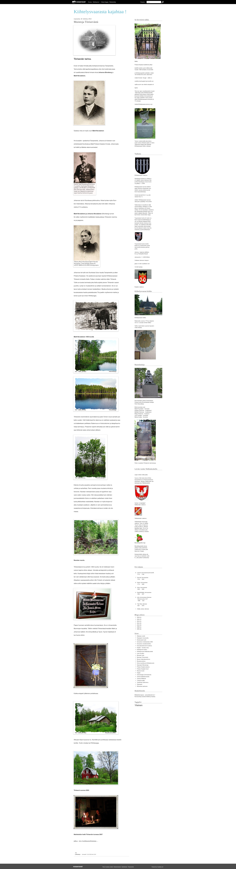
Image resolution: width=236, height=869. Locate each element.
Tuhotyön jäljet (141, 680)
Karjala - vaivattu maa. (143, 647)
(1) (139, 617)
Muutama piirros (141, 661)
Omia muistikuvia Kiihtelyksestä (145, 663)
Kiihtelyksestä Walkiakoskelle (145, 651)
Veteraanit (139, 684)
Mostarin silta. (140, 655)
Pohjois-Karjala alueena (143, 667)
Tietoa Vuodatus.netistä (107, 867)
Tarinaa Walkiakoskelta (143, 676)
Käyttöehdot (124, 867)
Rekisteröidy (112, 2)
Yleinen (138, 705)
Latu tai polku (140, 653)
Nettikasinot (96, 2)
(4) (139, 629)
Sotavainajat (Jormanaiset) (144, 674)
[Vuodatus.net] (78, 866)
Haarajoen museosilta (142, 638)
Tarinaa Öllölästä (141, 678)
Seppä (138, 672)
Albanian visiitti (141, 636)
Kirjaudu (142, 2)
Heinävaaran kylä (141, 640)
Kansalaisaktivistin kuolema (144, 645)
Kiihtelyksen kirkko (142, 649)
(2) (139, 623)
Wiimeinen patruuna (142, 686)
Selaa (104, 2)
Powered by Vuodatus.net (157, 867)
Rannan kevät (140, 671)
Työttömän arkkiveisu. (143, 682)
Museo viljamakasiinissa (143, 659)
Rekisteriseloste (117, 867)
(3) (139, 625)
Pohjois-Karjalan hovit (143, 669)
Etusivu (90, 2)
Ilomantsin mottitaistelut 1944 (145, 642)
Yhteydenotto (131, 867)
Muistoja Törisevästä (86, 22)
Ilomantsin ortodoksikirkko (144, 643)
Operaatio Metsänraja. (143, 665)
